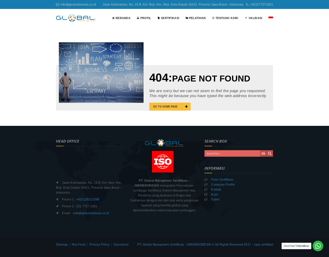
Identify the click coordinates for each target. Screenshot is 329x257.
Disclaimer (121, 244)
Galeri (215, 199)
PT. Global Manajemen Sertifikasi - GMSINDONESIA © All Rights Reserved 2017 (194, 244)
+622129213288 (87, 199)
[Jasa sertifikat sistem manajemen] (76, 17)
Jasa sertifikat (263, 244)
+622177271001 (261, 4)
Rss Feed (78, 244)
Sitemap (62, 244)
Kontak (216, 189)
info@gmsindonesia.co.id (78, 4)
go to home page (165, 106)
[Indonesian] (269, 18)
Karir (214, 194)
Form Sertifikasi (222, 179)
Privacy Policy (99, 244)
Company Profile (223, 184)
